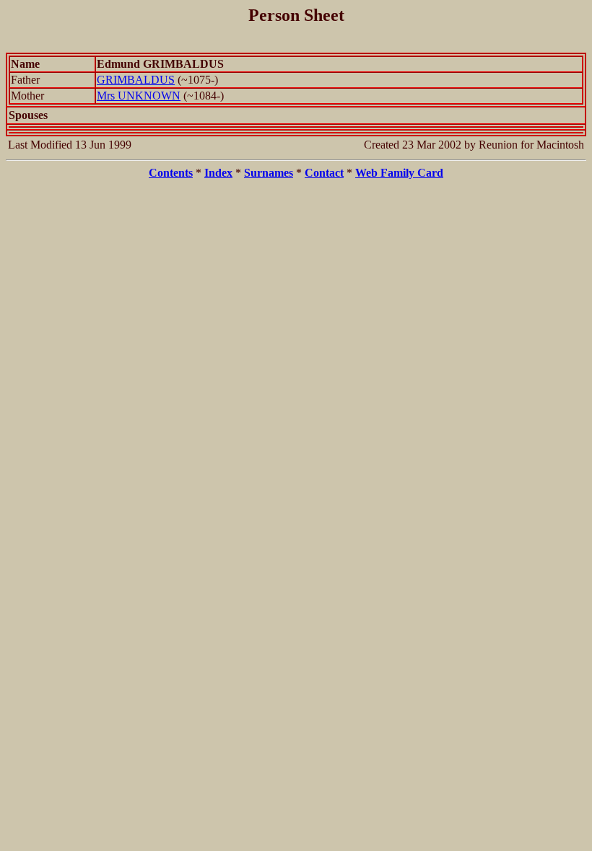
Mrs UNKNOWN (138, 95)
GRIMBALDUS (136, 80)
